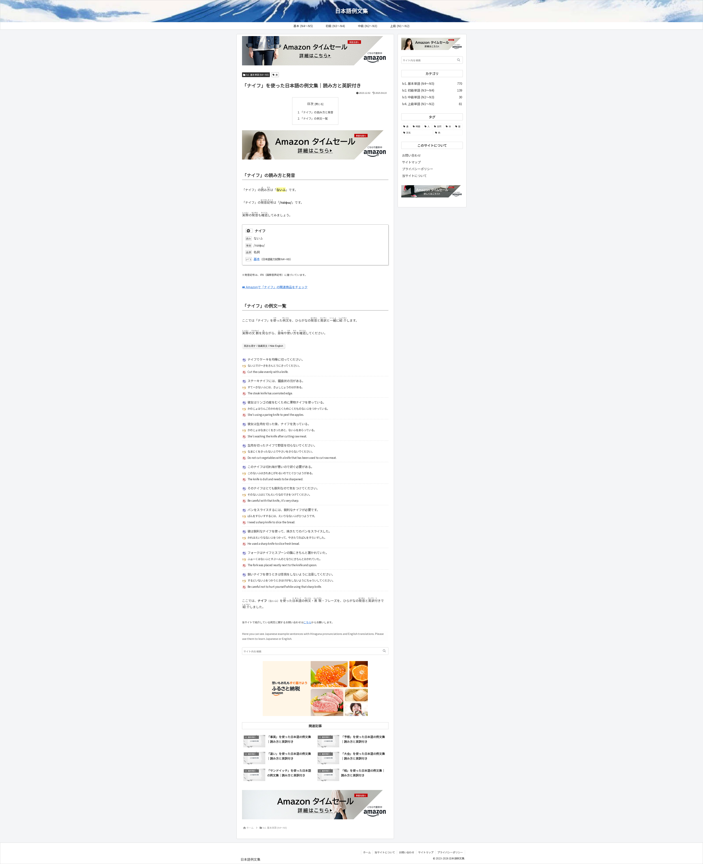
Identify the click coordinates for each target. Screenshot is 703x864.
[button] (384, 651)
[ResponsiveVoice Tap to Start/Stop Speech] (249, 231)
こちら (307, 622)
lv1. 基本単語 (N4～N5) (257, 74)
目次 (310, 103)
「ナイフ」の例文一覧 (314, 118)
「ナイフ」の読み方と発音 (316, 112)
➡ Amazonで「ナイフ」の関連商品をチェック (275, 287)
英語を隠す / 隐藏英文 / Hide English (263, 346)
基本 (257, 259)
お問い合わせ (411, 155)
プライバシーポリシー (417, 168)
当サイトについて (414, 175)
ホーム (367, 852)
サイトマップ (411, 162)
